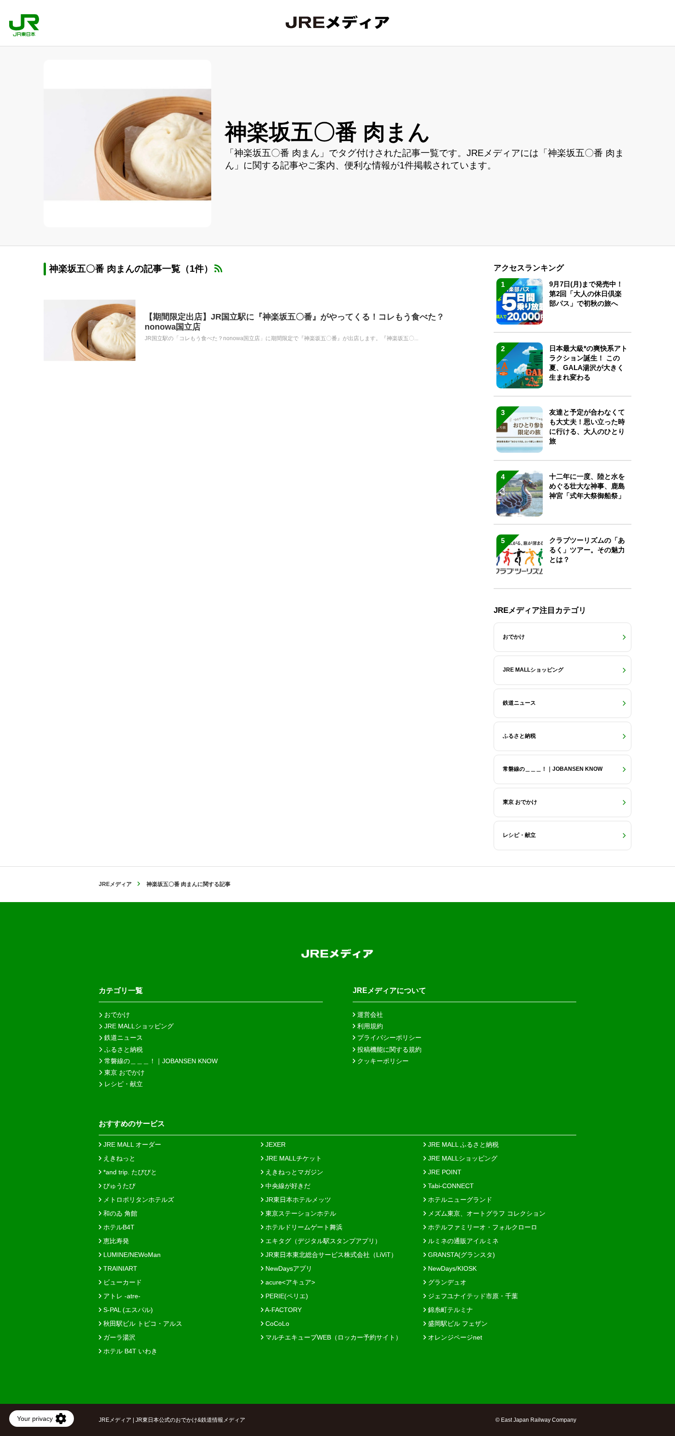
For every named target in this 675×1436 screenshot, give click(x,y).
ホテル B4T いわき (129, 1351)
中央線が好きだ (287, 1186)
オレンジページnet (454, 1337)
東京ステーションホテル (300, 1213)
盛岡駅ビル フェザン (457, 1323)
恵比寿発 (115, 1241)
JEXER (275, 1144)
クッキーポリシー (382, 1061)
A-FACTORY (283, 1309)
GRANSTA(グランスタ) (460, 1254)
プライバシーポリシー (388, 1037)
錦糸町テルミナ (449, 1309)
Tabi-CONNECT (450, 1186)
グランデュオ (446, 1282)
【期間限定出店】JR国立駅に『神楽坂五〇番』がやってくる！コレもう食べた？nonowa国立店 (294, 321)
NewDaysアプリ (288, 1268)
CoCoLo (276, 1323)
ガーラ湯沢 (118, 1337)
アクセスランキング (529, 268)
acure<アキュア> (289, 1282)
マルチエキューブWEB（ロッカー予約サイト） (333, 1337)
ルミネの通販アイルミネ (462, 1241)
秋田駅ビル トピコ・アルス (141, 1323)
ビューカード (121, 1282)
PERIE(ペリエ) (286, 1296)
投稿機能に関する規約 (388, 1049)
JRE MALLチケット (293, 1158)
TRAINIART (119, 1268)
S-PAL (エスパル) (127, 1309)
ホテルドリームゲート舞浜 (303, 1227)
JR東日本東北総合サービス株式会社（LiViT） (330, 1254)
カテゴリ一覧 (121, 990)
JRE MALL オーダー (131, 1144)
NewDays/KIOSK (451, 1268)
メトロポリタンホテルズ (137, 1199)
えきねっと (118, 1158)
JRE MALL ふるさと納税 (462, 1144)
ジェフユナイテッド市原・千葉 (472, 1296)
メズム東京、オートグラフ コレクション (486, 1213)
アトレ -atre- (121, 1296)
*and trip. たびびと (129, 1172)
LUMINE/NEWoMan (131, 1254)
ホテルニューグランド (459, 1199)
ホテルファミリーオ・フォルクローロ (481, 1227)
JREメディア (115, 884)
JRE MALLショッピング (461, 1158)
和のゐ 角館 (119, 1213)
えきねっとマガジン (293, 1172)
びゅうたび (118, 1186)
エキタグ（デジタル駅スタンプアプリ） (322, 1241)
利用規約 (369, 1026)
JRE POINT (443, 1172)
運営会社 (369, 1014)
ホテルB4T (118, 1227)
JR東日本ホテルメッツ (297, 1199)
